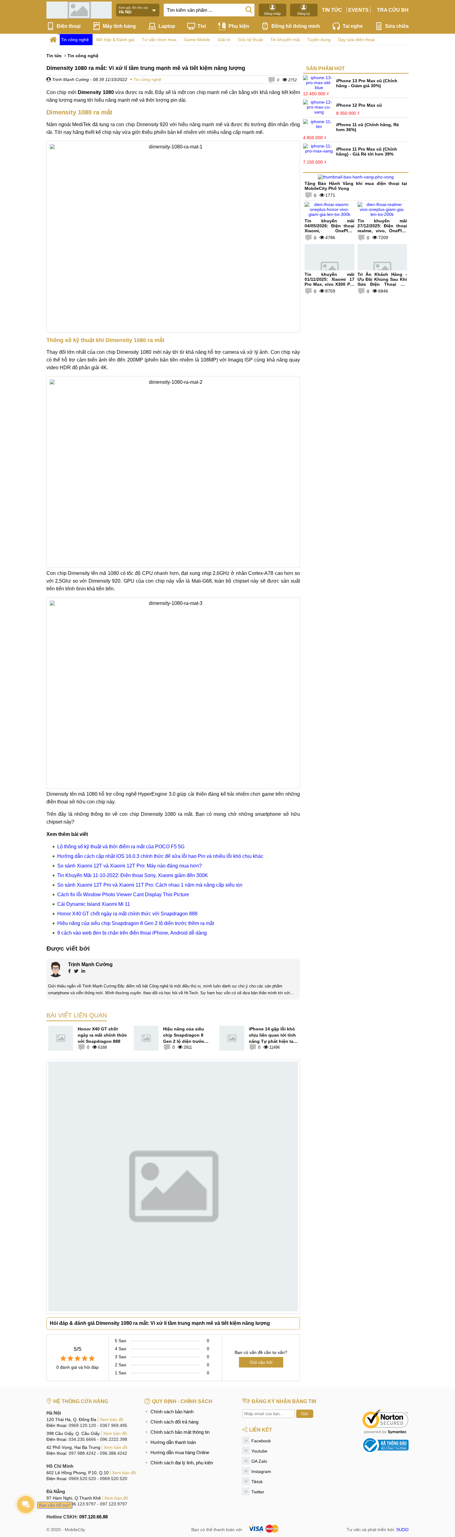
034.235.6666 (82, 1439)
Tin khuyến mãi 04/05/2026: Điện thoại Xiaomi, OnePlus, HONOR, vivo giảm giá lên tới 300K (329, 230)
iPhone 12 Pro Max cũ (359, 105)
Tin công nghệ (75, 39)
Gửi (304, 1413)
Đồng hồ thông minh (295, 26)
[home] (53, 40)
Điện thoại (68, 26)
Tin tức (332, 10)
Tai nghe (353, 26)
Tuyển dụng (319, 39)
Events (358, 10)
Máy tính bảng (119, 26)
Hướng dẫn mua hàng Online (179, 1452)
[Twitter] (76, 971)
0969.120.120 (82, 1425)
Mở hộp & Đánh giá (115, 39)
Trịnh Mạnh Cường (70, 79)
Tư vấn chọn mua (159, 39)
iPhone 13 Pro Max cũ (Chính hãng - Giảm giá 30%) (366, 83)
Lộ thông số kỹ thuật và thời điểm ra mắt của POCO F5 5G (120, 846)
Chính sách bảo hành (171, 1411)
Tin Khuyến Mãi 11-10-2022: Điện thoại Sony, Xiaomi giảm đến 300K (132, 875)
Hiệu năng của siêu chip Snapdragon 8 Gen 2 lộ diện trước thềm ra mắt (135, 923)
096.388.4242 (113, 1453)
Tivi (201, 26)
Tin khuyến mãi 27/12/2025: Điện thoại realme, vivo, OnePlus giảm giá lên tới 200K (382, 228)
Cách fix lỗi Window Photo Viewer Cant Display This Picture (123, 894)
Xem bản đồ (112, 1419)
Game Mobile (197, 39)
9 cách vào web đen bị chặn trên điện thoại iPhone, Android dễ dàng (132, 932)
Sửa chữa (397, 26)
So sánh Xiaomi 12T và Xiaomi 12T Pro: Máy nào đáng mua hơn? (129, 865)
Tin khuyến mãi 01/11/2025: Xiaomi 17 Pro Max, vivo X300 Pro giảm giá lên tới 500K (329, 282)
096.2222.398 (113, 1439)
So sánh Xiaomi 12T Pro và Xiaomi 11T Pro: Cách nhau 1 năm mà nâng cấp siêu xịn (149, 885)
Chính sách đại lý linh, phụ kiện (181, 1462)
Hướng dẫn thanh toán (173, 1442)
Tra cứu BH (393, 10)
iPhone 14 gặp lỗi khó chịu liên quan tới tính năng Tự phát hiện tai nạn (272, 1035)
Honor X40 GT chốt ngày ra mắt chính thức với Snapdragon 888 (127, 913)
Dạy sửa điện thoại (356, 39)
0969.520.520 (82, 1478)
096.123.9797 (82, 1503)
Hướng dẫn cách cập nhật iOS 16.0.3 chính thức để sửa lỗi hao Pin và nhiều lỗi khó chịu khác (160, 856)
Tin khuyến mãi (285, 39)
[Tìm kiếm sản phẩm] (248, 9)
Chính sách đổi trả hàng (174, 1421)
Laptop (166, 26)
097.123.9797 (113, 1503)
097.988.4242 (82, 1453)
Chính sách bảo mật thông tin (180, 1432)
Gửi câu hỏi (261, 1362)
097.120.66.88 (93, 1516)
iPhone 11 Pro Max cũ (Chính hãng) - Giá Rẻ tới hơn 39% (366, 151)
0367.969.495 (113, 1425)
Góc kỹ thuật (250, 39)
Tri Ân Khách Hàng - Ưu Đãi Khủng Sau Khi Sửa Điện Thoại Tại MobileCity (382, 282)
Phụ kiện (238, 26)
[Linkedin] (83, 971)
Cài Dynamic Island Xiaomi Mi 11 (93, 904)
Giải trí (224, 39)
